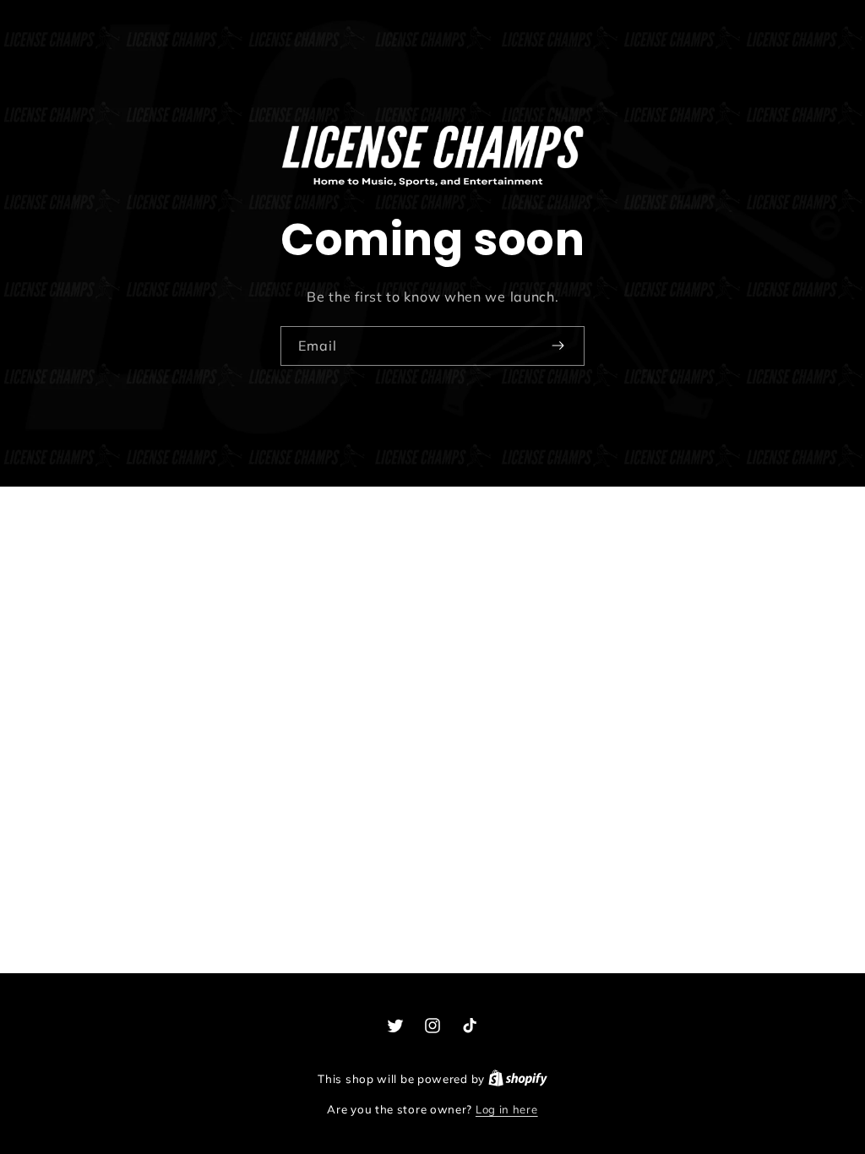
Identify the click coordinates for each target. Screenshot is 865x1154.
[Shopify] (517, 1079)
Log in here (507, 1109)
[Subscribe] (557, 345)
